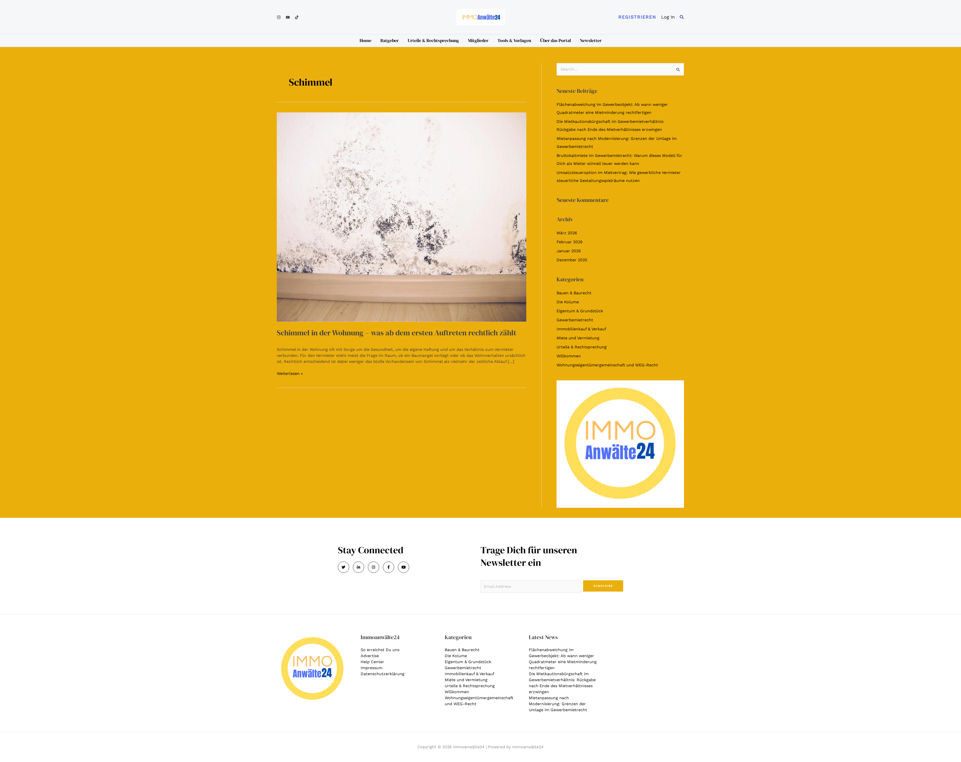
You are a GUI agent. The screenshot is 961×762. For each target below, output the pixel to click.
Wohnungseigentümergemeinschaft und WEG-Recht (607, 365)
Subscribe (603, 586)
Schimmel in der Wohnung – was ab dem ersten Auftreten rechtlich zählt (396, 333)
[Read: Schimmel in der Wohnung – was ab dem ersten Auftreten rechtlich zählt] (402, 216)
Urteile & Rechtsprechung (433, 40)
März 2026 (567, 232)
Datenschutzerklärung (382, 673)
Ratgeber (389, 40)
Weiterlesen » (290, 373)
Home (365, 40)
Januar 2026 (569, 250)
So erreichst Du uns (380, 649)
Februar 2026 (570, 241)
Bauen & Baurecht (574, 293)
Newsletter (591, 40)
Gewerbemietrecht (575, 320)
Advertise (370, 655)
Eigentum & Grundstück (580, 311)
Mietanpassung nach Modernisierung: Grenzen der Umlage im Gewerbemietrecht (558, 703)
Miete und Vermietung (578, 338)
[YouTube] (288, 17)
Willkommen (569, 356)
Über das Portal (555, 40)
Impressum (371, 667)
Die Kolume (568, 302)
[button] (637, 17)
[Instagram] (279, 17)
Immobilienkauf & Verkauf (581, 329)
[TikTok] (297, 17)
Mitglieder (478, 40)
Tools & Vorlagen (514, 40)
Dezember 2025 (572, 260)
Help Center (372, 661)
